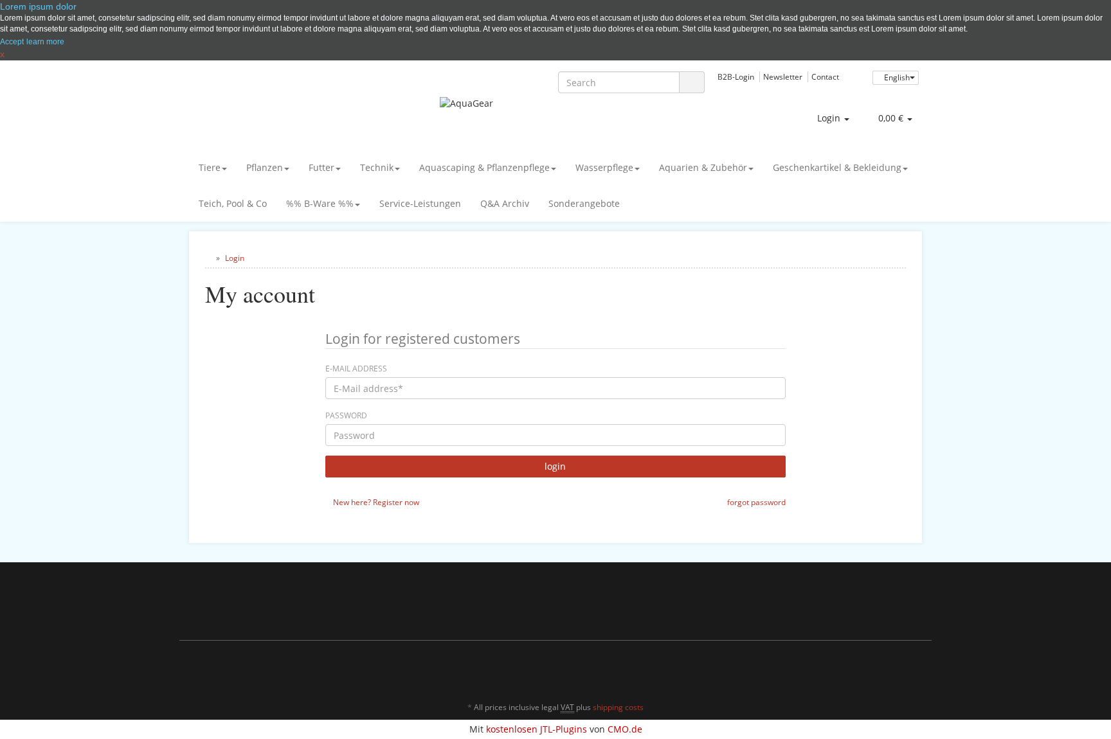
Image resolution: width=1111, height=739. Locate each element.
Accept (12, 41)
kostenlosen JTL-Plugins (536, 729)
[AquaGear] (555, 116)
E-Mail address (356, 368)
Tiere (210, 167)
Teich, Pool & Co (233, 203)
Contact (825, 76)
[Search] (691, 82)
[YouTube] (896, 669)
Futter (321, 167)
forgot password (755, 502)
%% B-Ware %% (320, 203)
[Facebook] (876, 669)
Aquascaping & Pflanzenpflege (484, 167)
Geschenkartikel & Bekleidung (837, 167)
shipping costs (618, 707)
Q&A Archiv (504, 203)
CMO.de (625, 729)
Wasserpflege (604, 167)
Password (346, 415)
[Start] (208, 258)
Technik (376, 167)
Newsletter (782, 76)
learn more (45, 41)
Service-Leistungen (420, 203)
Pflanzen (264, 167)
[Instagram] (915, 669)
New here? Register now (375, 502)
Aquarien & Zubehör (703, 167)
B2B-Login (736, 76)
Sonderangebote (584, 203)
